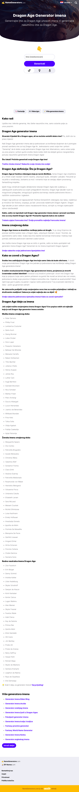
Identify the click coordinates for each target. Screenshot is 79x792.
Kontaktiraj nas (7, 771)
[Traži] (76, 2)
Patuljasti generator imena (16, 717)
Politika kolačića (8, 781)
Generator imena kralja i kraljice (19, 721)
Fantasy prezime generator (17, 726)
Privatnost (5, 777)
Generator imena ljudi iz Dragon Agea (21, 712)
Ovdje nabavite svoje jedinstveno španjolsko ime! (23, 251)
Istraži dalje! (9, 745)
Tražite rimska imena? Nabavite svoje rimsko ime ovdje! (26, 164)
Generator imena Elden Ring (17, 699)
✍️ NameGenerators (11, 761)
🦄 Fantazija (20, 111)
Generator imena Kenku (15, 735)
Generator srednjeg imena (16, 708)
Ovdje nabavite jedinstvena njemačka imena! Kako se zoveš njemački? (32, 297)
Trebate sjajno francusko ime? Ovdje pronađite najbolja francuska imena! (34, 220)
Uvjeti (4, 774)
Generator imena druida (15, 704)
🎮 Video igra (34, 111)
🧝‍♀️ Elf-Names (8, 765)
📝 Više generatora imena (54, 111)
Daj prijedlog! (37, 685)
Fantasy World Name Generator (19, 730)
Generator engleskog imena (17, 739)
